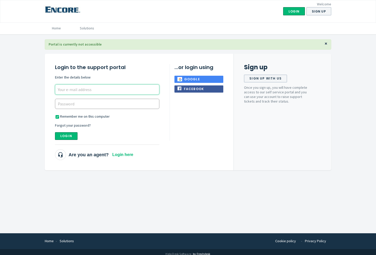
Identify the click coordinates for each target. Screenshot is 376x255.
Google (192, 79)
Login (66, 136)
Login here (122, 154)
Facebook (194, 89)
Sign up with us (265, 78)
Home (56, 28)
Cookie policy (285, 241)
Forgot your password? (73, 125)
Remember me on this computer (85, 116)
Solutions (87, 28)
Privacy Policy (315, 241)
